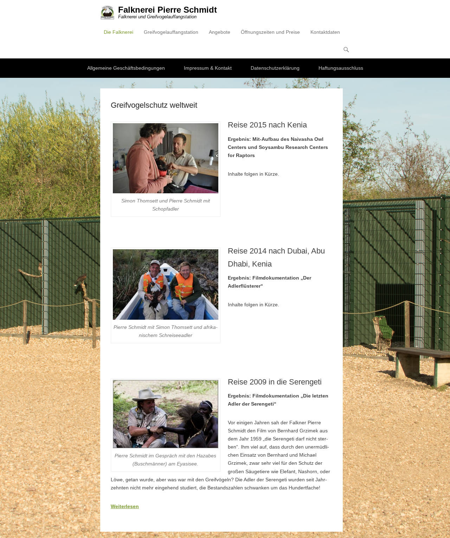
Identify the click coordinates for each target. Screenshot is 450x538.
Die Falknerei (118, 32)
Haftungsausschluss (341, 68)
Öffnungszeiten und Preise (270, 32)
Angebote (219, 32)
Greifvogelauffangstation (171, 32)
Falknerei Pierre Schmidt (167, 9)
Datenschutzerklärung (275, 68)
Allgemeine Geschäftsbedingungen (126, 68)
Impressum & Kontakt (208, 68)
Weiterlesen (125, 506)
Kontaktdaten (325, 32)
